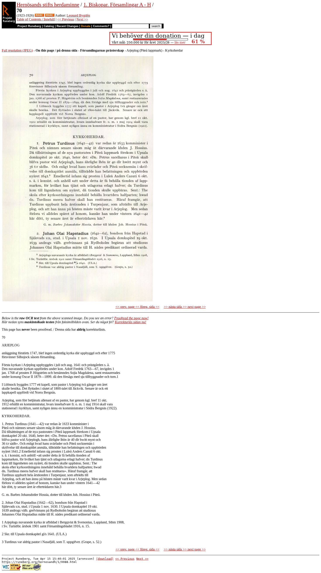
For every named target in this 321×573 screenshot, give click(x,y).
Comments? (101, 26)
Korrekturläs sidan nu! (130, 322)
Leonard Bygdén (78, 15)
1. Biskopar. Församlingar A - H (117, 4)
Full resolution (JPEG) (17, 50)
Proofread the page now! (131, 318)
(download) (105, 558)
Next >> (82, 19)
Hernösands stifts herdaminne (48, 4)
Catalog (49, 26)
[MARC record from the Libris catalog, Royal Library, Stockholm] (39, 15)
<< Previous (65, 19)
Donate (85, 26)
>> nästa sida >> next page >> (185, 307)
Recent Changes (67, 26)
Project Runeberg (29, 26)
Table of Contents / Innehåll (36, 19)
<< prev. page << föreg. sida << (137, 307)
